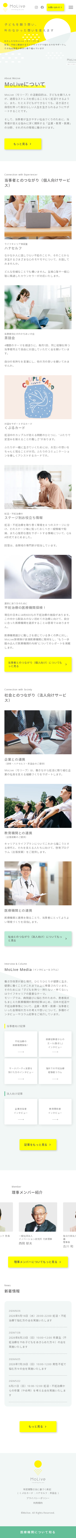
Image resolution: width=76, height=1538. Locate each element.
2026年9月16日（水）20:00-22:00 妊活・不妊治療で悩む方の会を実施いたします (37, 1318)
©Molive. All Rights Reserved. (38, 1512)
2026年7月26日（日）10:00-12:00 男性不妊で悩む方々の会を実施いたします (37, 1366)
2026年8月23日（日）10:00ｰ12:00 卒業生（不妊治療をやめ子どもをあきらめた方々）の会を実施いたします (38, 1342)
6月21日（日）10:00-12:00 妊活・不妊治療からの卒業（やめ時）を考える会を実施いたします (37, 1390)
